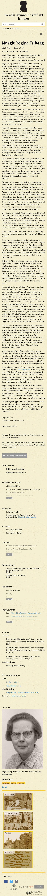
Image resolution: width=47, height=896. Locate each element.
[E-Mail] (16, 881)
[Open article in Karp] (4, 786)
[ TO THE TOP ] (6, 707)
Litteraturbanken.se (19, 696)
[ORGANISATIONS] (18, 830)
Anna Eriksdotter (24, 369)
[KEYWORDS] (18, 869)
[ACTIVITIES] (18, 811)
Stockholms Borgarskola (27, 517)
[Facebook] (6, 881)
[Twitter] (11, 881)
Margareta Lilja (7, 418)
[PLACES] (18, 849)
